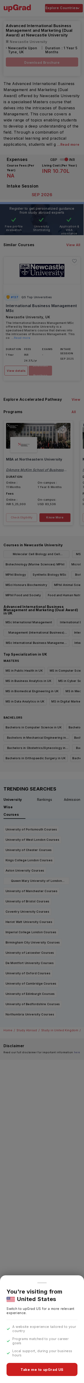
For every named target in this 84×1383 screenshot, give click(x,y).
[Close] (42, 1282)
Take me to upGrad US (42, 1369)
